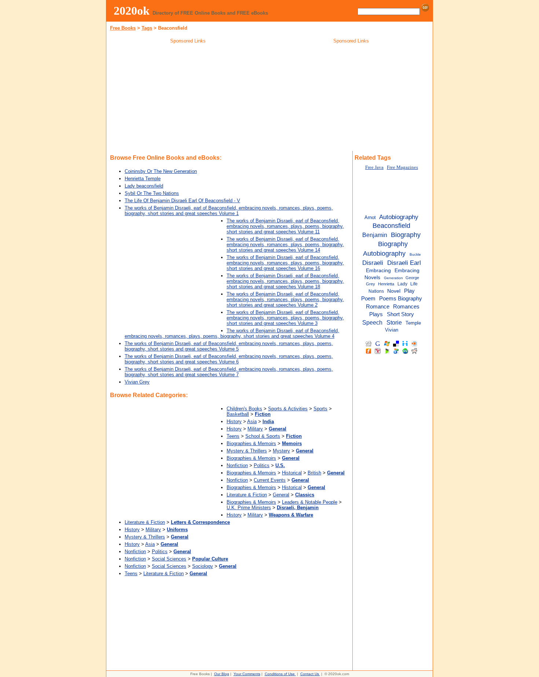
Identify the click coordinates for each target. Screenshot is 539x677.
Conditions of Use (280, 674)
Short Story (400, 314)
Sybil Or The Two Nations (152, 193)
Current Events (270, 480)
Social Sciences (169, 559)
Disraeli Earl (404, 262)
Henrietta (386, 284)
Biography (406, 234)
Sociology (202, 566)
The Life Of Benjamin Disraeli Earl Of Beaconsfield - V (182, 200)
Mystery (281, 451)
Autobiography (398, 217)
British (314, 473)
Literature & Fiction (247, 494)
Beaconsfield (391, 225)
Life (414, 283)
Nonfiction (237, 465)
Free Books (123, 28)
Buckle (415, 254)
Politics (262, 465)
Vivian (391, 330)
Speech (372, 322)
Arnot (370, 217)
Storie (394, 322)
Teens (233, 436)
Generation (393, 278)
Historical (292, 473)
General (281, 494)
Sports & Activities (288, 408)
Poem (368, 298)
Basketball (238, 414)
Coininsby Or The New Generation (161, 171)
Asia (252, 421)
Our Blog (221, 674)
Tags (147, 28)
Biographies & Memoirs (251, 443)
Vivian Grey (137, 382)
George (412, 277)
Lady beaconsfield (144, 186)
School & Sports (262, 436)
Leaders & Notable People (309, 502)
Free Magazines (402, 167)
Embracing (378, 270)
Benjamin (374, 235)
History (234, 421)
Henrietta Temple (143, 178)
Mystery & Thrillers (247, 451)
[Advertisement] (188, 98)
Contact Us (309, 674)
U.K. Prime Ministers (249, 507)
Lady (402, 283)
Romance (377, 306)
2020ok (132, 10)
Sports (320, 408)
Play (409, 291)
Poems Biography (400, 298)
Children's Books (244, 408)
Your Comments (247, 674)
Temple (413, 323)
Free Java (374, 167)
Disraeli (372, 262)
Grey (370, 284)
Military (255, 429)
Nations (376, 291)
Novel (393, 291)
